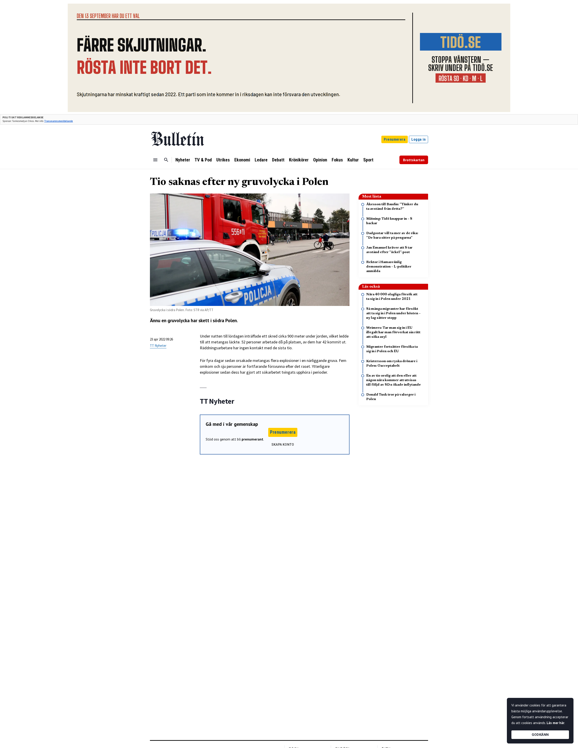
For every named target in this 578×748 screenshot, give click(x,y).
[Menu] (155, 159)
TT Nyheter (158, 345)
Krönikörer (299, 160)
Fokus (337, 160)
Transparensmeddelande (58, 121)
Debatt (278, 160)
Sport (368, 160)
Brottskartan (413, 160)
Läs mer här (555, 723)
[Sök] (166, 159)
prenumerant (252, 439)
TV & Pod (203, 160)
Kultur (353, 160)
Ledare (261, 160)
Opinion (320, 160)
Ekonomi (242, 160)
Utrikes (223, 160)
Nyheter (182, 160)
